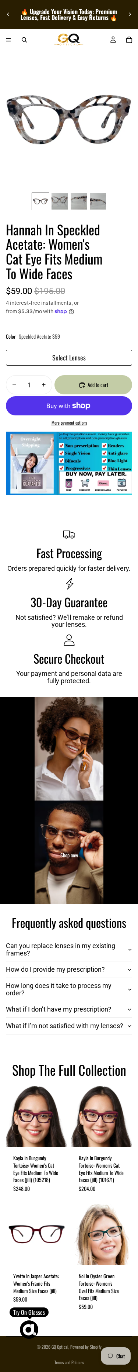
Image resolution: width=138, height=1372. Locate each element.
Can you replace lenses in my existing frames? (60, 949)
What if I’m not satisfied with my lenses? (64, 1026)
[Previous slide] (8, 14)
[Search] (24, 40)
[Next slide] (130, 14)
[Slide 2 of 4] (60, 201)
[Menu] (8, 39)
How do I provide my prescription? (55, 969)
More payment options (69, 423)
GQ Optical (60, 1347)
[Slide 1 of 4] (40, 201)
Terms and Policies (69, 1362)
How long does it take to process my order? (59, 989)
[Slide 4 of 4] (98, 201)
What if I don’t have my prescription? (59, 1009)
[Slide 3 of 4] (79, 201)
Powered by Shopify (86, 1347)
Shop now (69, 855)
